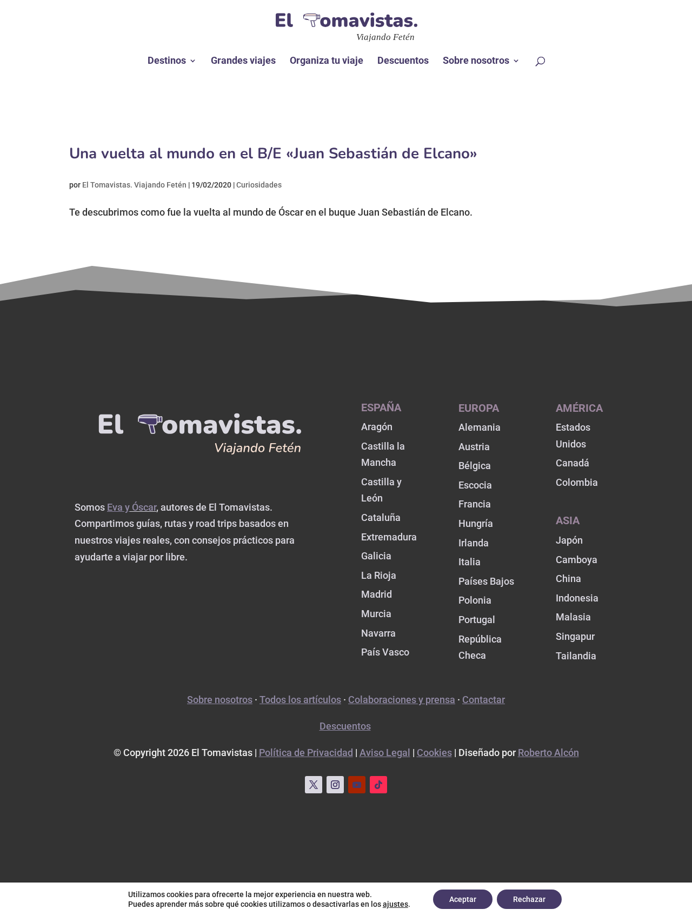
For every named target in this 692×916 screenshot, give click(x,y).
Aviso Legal (385, 752)
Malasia (573, 617)
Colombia (577, 482)
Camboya (576, 559)
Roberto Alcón (548, 752)
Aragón (376, 426)
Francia (474, 504)
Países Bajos (486, 581)
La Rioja (378, 575)
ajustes (395, 904)
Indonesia (577, 598)
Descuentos (403, 61)
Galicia (376, 555)
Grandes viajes (243, 61)
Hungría (475, 523)
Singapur (575, 636)
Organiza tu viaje (326, 61)
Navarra (378, 633)
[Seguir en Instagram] (335, 784)
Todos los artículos (300, 699)
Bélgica (474, 465)
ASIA (568, 520)
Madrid (376, 594)
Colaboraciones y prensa (401, 699)
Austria (474, 446)
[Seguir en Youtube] (356, 784)
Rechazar (529, 899)
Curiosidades (259, 184)
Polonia (474, 600)
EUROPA (478, 408)
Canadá (572, 463)
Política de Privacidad (306, 752)
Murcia (376, 613)
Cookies (434, 752)
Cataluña (381, 517)
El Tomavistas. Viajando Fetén (134, 184)
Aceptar (462, 899)
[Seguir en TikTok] (378, 784)
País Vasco (385, 652)
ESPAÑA (381, 407)
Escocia (475, 485)
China (568, 578)
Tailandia (576, 655)
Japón (569, 540)
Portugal (476, 619)
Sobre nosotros (476, 61)
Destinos (167, 61)
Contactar (483, 699)
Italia (469, 561)
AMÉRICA (579, 408)
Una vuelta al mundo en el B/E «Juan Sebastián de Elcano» (273, 153)
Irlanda (473, 543)
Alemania (479, 427)
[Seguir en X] (313, 784)
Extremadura (389, 537)
